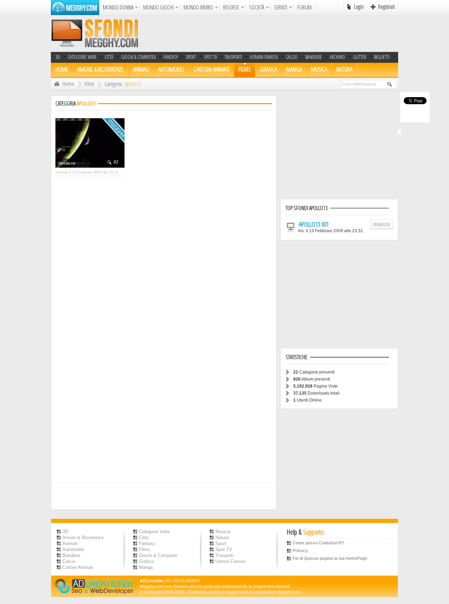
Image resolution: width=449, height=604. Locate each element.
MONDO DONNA (118, 7)
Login (359, 7)
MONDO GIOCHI (158, 7)
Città (109, 57)
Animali (141, 69)
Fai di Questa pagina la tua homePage (330, 558)
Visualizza (66, 163)
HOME (61, 69)
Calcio (291, 57)
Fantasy (170, 57)
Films (245, 69)
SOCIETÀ (256, 7)
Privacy (300, 550)
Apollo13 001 (314, 224)
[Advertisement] (270, 33)
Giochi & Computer (138, 57)
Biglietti (381, 57)
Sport (191, 57)
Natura (344, 69)
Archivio (337, 57)
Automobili (171, 69)
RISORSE (231, 7)
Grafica (268, 69)
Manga (294, 69)
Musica (319, 69)
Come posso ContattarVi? (318, 543)
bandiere (313, 57)
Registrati (386, 7)
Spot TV (210, 57)
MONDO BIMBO (198, 7)
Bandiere (71, 555)
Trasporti (233, 57)
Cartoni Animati (211, 69)
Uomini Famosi (264, 57)
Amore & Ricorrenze (100, 69)
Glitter (359, 57)
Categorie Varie (82, 57)
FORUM (304, 7)
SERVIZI (280, 7)
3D (57, 57)
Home (68, 84)
